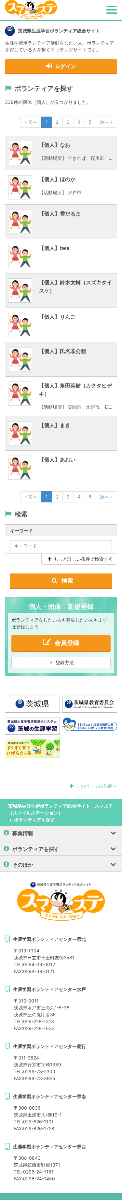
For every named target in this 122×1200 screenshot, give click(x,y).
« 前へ (30, 122)
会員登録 (67, 643)
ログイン (65, 66)
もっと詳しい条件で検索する (83, 559)
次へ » (106, 122)
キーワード (21, 530)
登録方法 (64, 662)
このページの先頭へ (96, 786)
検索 (66, 580)
